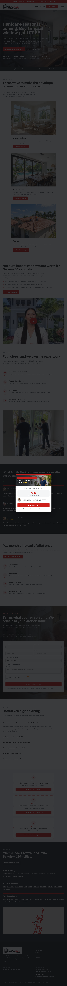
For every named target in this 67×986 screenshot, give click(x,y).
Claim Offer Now (33, 505)
